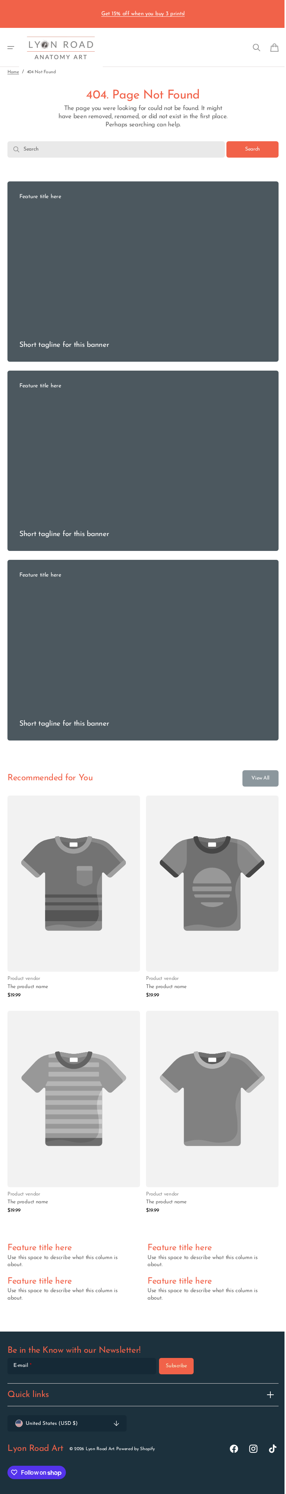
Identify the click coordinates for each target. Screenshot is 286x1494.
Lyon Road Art (100, 1448)
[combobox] (113, 149)
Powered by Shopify (135, 1448)
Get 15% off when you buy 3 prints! (143, 14)
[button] (11, 47)
